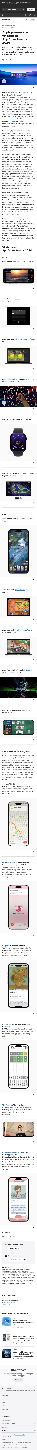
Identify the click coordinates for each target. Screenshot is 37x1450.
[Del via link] (14, 59)
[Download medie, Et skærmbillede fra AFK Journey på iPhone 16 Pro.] (33, 579)
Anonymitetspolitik (6, 1445)
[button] (13, 9)
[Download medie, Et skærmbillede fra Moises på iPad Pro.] (33, 328)
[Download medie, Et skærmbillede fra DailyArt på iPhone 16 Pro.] (33, 1013)
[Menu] (34, 15)
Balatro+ (25, 710)
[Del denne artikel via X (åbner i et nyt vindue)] (7, 59)
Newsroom (6, 20)
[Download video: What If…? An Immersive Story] (33, 409)
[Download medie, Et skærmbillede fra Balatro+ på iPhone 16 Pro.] (33, 740)
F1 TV (20, 473)
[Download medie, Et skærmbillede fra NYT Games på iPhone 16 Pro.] (33, 1094)
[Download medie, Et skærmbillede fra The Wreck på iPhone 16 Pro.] (33, 1142)
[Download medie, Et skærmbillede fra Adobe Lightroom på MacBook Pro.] (33, 368)
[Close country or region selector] (35, 2)
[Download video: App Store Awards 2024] (33, 87)
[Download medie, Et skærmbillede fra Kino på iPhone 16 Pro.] (33, 288)
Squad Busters (20, 590)
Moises (17, 299)
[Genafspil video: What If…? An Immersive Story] (4, 403)
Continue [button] (31, 9)
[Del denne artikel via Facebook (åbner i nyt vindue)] (3, 59)
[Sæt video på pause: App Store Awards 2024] (4, 81)
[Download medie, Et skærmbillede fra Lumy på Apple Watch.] (33, 463)
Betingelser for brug (28, 1445)
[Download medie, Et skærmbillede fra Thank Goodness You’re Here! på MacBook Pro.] (33, 659)
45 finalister (11, 121)
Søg (33, 19)
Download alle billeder (16, 1260)
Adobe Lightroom (21, 339)
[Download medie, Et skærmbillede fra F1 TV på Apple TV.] (33, 503)
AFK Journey (21, 519)
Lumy (23, 419)
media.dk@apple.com (9, 1302)
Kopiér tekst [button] (13, 1248)
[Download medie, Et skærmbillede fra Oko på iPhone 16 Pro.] (33, 852)
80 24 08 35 (9, 1436)
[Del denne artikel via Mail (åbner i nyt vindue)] (10, 59)
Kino (18, 261)
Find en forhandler (20, 1435)
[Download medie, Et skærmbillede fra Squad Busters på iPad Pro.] (33, 619)
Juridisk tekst (17, 1447)
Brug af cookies (17, 1445)
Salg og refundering (7, 1447)
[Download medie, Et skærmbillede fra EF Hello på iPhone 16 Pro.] (33, 935)
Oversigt (24, 1447)
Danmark (4, 1439)
